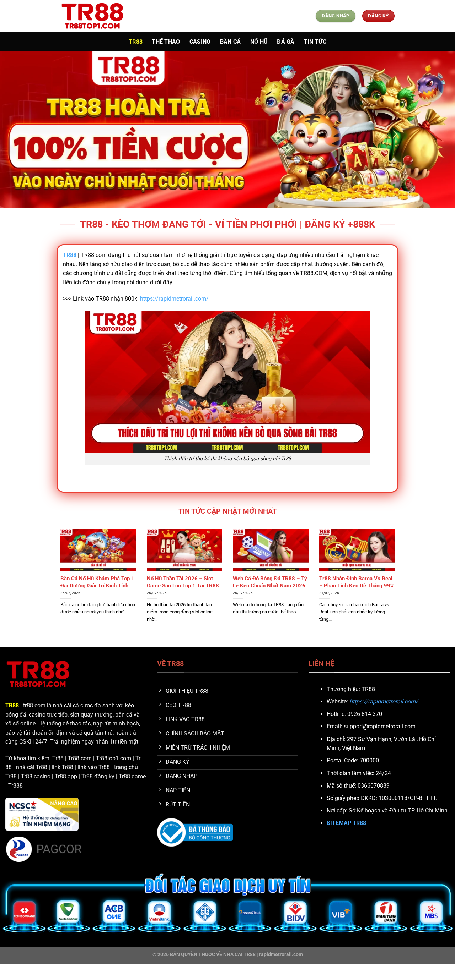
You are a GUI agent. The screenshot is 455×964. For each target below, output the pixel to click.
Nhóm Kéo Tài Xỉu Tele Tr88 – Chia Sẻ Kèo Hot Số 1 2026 (183, 581)
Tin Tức (315, 41)
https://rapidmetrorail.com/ (174, 298)
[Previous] (59, 587)
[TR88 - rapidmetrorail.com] (96, 16)
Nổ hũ (259, 41)
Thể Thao (166, 41)
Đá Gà (286, 41)
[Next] (396, 587)
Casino (200, 41)
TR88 (136, 41)
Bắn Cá (230, 41)
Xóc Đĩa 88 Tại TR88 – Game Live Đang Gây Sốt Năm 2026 (354, 581)
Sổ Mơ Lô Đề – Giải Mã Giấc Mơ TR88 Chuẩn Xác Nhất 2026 (266, 585)
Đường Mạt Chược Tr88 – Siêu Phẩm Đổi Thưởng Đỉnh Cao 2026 (97, 585)
